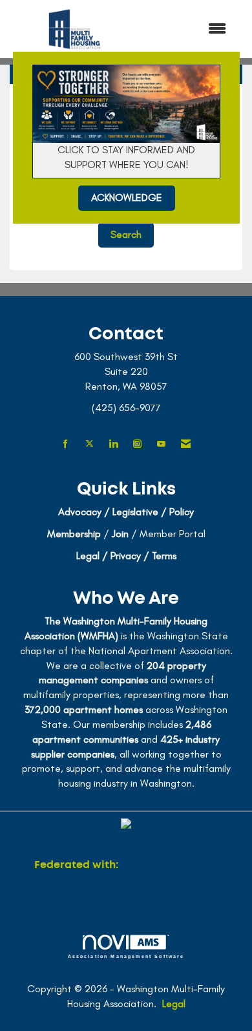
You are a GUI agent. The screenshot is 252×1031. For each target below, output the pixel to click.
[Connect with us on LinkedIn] (113, 444)
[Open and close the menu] (189, 29)
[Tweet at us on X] (89, 444)
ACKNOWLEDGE (126, 197)
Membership (74, 533)
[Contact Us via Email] (185, 444)
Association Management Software (126, 956)
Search (126, 234)
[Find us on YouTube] (161, 444)
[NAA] (169, 865)
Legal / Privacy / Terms (126, 555)
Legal (173, 1003)
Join (120, 533)
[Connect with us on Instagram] (137, 444)
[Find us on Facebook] (65, 444)
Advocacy (79, 511)
